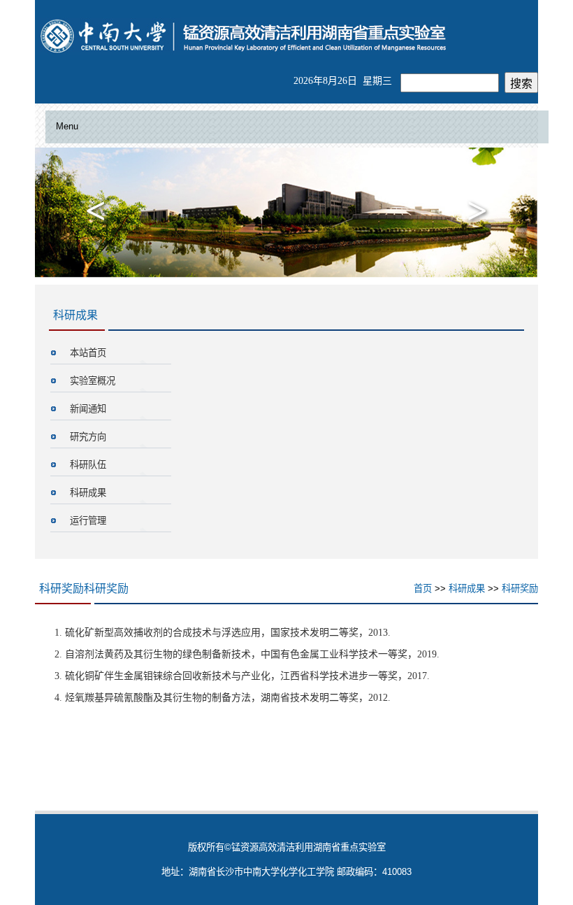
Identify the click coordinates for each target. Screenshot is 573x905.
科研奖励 (520, 588)
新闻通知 (88, 409)
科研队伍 (88, 464)
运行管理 (88, 520)
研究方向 (88, 437)
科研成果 (88, 492)
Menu (67, 126)
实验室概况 (92, 381)
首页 (423, 588)
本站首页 (88, 353)
